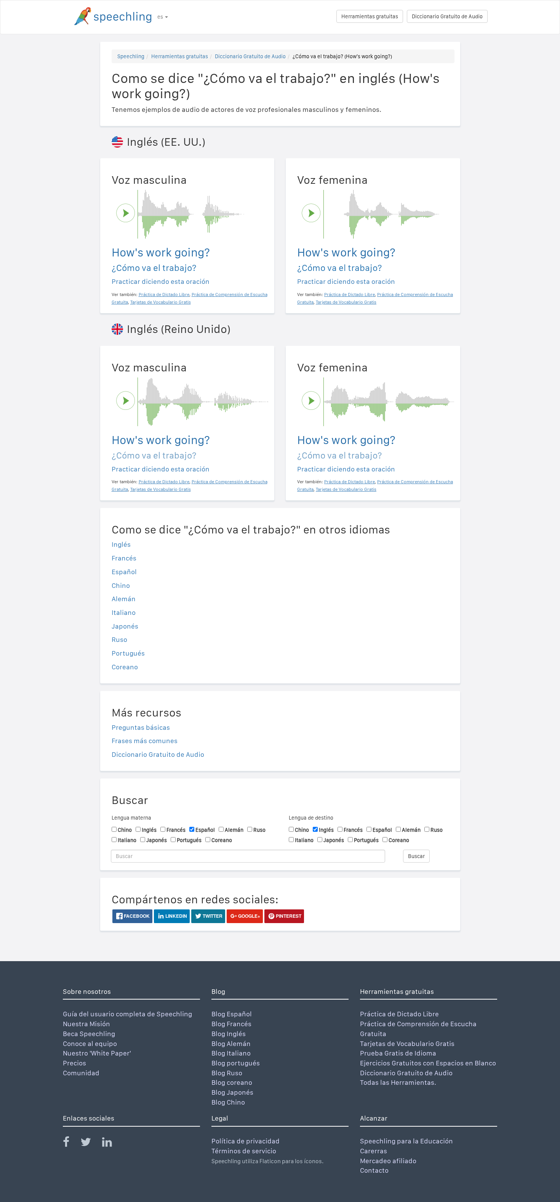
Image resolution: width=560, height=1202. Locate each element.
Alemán (124, 599)
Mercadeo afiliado (388, 1161)
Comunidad (81, 1073)
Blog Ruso (226, 1073)
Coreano (125, 667)
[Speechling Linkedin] (112, 1144)
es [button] (160, 17)
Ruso (119, 639)
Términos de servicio (243, 1151)
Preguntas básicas (141, 727)
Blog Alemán (231, 1044)
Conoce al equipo (90, 1044)
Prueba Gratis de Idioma (398, 1053)
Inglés (121, 544)
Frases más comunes (145, 741)
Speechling (130, 56)
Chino (121, 585)
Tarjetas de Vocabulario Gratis (407, 1044)
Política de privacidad (245, 1141)
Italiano (124, 612)
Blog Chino (228, 1102)
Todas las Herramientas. (398, 1082)
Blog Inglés (228, 1034)
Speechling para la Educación (406, 1141)
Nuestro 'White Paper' (97, 1053)
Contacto (374, 1170)
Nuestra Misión (86, 1024)
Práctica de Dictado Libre (399, 1014)
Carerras (373, 1151)
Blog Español (231, 1014)
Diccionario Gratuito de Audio (447, 16)
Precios (74, 1063)
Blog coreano (231, 1082)
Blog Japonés (232, 1092)
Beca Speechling (89, 1034)
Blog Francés (231, 1024)
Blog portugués (235, 1063)
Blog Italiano (231, 1053)
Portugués (128, 653)
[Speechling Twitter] (90, 1144)
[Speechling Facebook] (71, 1144)
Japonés (125, 626)
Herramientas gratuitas (369, 16)
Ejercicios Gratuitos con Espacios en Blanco (428, 1063)
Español (124, 572)
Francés (124, 558)
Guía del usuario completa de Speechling (127, 1014)
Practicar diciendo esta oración (161, 281)
